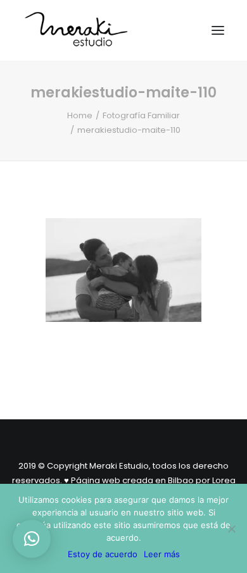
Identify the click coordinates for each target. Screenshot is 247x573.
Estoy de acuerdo (102, 554)
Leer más (162, 554)
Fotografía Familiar (141, 115)
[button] (32, 539)
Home (79, 115)
